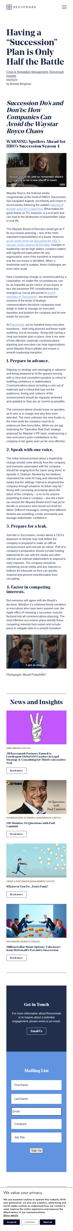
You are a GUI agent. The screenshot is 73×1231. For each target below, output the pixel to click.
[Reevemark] (21, 7)
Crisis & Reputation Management (27, 71)
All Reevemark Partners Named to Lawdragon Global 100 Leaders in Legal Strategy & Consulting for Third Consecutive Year (36, 758)
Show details (10, 1215)
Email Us (36, 1031)
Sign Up (36, 1150)
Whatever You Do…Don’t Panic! (27, 886)
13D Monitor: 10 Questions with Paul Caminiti (30, 825)
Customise (30, 1222)
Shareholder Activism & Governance (29, 818)
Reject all (47, 1222)
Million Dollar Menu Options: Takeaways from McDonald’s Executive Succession (33, 949)
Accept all (11, 1222)
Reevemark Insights (18, 941)
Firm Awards (13, 748)
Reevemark (17, 324)
